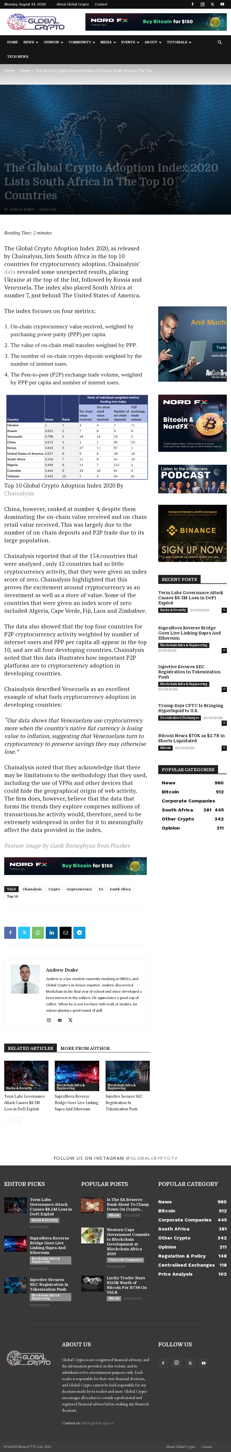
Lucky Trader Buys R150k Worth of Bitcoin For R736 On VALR (127, 1285)
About (151, 42)
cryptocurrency (79, 889)
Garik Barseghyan (72, 845)
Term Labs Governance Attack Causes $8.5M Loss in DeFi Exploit (24, 1103)
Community (80, 42)
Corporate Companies (125, 1259)
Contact (101, 4)
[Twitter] (212, 4)
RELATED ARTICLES (30, 1048)
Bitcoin (165, 747)
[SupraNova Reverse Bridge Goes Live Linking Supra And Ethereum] (77, 1076)
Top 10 (12, 896)
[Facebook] (192, 4)
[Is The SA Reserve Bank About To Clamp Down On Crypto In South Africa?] (92, 1205)
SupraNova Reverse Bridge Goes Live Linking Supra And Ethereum (76, 1103)
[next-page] (17, 1121)
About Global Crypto (73, 4)
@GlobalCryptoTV (152, 1158)
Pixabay (120, 845)
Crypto (54, 889)
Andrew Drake (22, 209)
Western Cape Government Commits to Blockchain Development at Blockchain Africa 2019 (128, 1241)
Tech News (17, 57)
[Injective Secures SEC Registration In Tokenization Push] (128, 1076)
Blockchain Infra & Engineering (71, 1087)
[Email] (66, 933)
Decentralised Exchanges (179, 717)
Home (12, 42)
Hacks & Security (19, 1088)
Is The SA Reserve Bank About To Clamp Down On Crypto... (128, 1204)
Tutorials (177, 42)
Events (128, 42)
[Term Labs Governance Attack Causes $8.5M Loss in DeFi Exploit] (26, 1076)
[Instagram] (202, 4)
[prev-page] (8, 1121)
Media (106, 42)
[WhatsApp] (38, 933)
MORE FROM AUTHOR (85, 1048)
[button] (219, 42)
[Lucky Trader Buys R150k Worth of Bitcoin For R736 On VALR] (92, 1284)
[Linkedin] (52, 933)
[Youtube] (222, 4)
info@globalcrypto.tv (98, 1423)
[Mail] (62, 1020)
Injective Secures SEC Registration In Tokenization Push (124, 1103)
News (28, 42)
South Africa (120, 889)
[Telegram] (79, 933)
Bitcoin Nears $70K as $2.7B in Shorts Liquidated (191, 738)
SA (101, 889)
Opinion (51, 42)
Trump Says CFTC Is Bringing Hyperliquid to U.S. (190, 708)
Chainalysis (32, 889)
